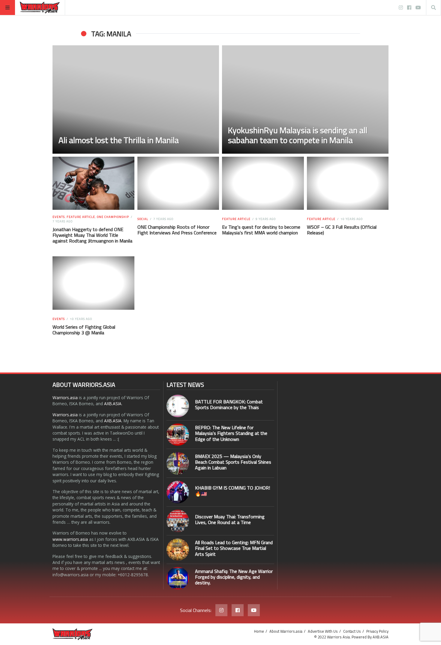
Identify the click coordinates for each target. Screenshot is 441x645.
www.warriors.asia (70, 539)
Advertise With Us (323, 631)
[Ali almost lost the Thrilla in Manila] (135, 99)
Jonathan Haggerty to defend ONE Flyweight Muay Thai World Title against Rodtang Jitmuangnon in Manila (92, 235)
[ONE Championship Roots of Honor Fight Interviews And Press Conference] (178, 183)
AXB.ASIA (113, 403)
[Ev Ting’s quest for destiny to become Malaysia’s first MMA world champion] (263, 183)
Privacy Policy (377, 631)
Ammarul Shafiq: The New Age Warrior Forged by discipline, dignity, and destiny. (234, 577)
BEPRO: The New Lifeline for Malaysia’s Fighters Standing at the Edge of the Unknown (231, 433)
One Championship (113, 217)
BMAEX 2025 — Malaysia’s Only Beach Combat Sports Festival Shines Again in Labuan (233, 462)
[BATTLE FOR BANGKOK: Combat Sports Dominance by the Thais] (177, 406)
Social (142, 219)
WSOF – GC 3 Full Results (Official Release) (341, 229)
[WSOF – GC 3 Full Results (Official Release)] (347, 183)
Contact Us (352, 631)
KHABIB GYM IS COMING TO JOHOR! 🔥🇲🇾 (232, 490)
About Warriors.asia (285, 631)
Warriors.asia (65, 397)
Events (58, 217)
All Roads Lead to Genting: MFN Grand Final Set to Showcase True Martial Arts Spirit (234, 548)
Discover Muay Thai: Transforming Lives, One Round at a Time (230, 519)
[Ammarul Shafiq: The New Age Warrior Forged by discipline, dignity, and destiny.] (177, 578)
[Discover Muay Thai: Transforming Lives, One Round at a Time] (177, 521)
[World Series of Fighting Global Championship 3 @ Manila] (93, 283)
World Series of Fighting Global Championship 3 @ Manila (83, 329)
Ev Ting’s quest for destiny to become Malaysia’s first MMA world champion (261, 229)
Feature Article (81, 217)
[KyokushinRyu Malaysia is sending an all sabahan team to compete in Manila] (305, 99)
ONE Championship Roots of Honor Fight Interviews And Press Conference (177, 229)
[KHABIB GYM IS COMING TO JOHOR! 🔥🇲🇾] (177, 492)
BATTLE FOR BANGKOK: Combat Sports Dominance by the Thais (229, 404)
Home (259, 631)
